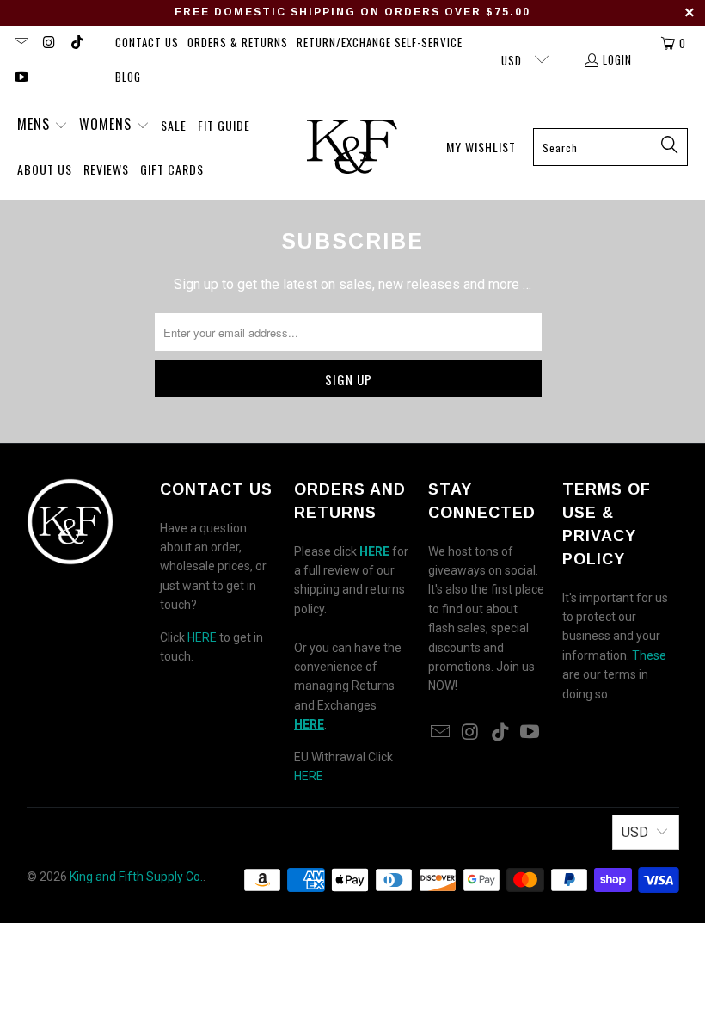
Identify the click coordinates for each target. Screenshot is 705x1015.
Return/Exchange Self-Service (380, 42)
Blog (128, 76)
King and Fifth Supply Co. (136, 876)
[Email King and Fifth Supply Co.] (20, 43)
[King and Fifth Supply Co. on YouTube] (20, 77)
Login (617, 59)
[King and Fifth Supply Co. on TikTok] (76, 43)
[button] (42, 125)
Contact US (147, 42)
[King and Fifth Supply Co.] (352, 147)
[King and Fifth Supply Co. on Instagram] (48, 43)
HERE (202, 637)
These (649, 655)
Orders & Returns (237, 42)
